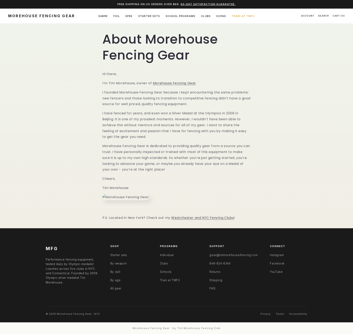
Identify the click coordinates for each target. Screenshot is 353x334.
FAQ (212, 288)
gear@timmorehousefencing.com (233, 255)
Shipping (215, 280)
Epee (129, 16)
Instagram (277, 255)
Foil (116, 16)
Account (307, 15)
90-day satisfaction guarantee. (208, 4)
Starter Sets (149, 16)
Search (323, 15)
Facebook (277, 263)
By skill (115, 271)
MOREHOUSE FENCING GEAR (41, 16)
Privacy (265, 313)
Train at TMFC (243, 16)
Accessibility (298, 313)
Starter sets (118, 255)
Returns (214, 271)
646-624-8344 (219, 263)
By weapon (118, 263)
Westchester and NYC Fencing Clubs (202, 217)
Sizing (221, 16)
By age (115, 280)
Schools (166, 271)
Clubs (206, 16)
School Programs (180, 16)
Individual (167, 255)
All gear (116, 288)
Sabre (103, 16)
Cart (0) (339, 15)
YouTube (276, 271)
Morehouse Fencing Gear (174, 83)
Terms (280, 313)
